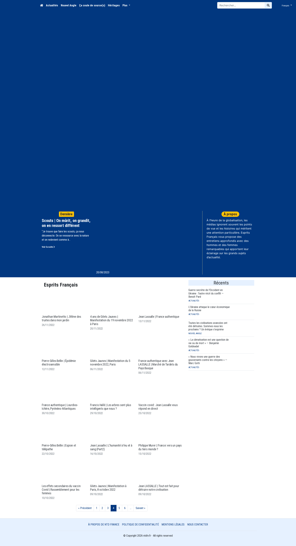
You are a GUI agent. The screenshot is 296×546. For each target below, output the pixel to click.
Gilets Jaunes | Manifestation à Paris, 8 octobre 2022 (108, 487)
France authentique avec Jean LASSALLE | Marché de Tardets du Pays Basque (158, 364)
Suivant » (140, 508)
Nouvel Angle (68, 5)
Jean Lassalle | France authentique (158, 316)
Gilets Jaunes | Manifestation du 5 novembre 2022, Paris (110, 362)
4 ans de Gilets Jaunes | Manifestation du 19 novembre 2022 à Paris (111, 320)
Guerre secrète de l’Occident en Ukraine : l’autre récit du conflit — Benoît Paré (206, 293)
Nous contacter (197, 524)
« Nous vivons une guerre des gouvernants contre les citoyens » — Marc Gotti (207, 360)
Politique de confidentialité (140, 524)
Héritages (114, 5)
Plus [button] (125, 5)
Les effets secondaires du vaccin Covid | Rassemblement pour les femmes (61, 489)
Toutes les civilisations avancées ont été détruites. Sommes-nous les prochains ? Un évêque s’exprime (207, 326)
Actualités (52, 5)
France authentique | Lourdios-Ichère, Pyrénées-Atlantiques (60, 406)
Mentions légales (173, 524)
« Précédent (85, 508)
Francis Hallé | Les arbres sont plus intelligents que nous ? (110, 406)
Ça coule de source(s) (92, 5)
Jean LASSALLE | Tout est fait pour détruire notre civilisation (158, 487)
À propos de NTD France (103, 524)
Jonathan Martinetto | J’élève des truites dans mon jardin (61, 318)
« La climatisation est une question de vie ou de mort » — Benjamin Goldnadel (208, 343)
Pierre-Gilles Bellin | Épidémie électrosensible (59, 362)
